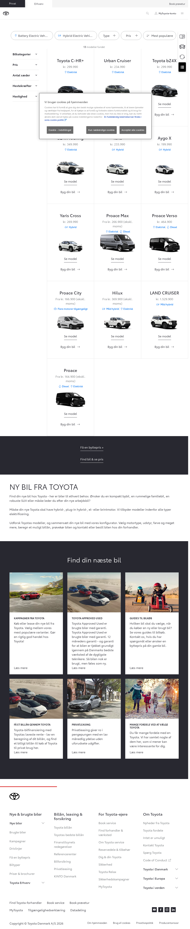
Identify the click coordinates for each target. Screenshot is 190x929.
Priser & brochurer (22, 873)
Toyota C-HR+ (70, 60)
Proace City (70, 292)
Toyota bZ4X (164, 60)
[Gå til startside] (6, 13)
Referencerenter (65, 854)
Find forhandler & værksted (111, 832)
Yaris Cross (70, 215)
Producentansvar (169, 922)
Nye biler (16, 823)
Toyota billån (63, 827)
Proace (70, 370)
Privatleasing (63, 868)
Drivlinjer (15, 848)
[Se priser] (182, 36)
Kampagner (17, 841)
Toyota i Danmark (155, 869)
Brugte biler (17, 832)
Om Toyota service (111, 842)
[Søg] (147, 13)
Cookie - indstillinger (60, 129)
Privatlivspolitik (144, 922)
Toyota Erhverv (20, 882)
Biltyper (14, 864)
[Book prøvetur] (182, 47)
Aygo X (164, 138)
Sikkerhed (105, 864)
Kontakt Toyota (153, 845)
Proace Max (117, 215)
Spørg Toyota (152, 852)
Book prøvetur (177, 3)
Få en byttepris (19, 857)
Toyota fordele (153, 830)
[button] (32, 35)
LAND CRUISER (164, 292)
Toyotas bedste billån (69, 834)
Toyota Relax (107, 871)
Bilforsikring (62, 861)
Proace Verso (164, 215)
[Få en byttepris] (182, 57)
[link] (164, 104)
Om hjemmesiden (97, 922)
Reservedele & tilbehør (114, 849)
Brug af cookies (121, 922)
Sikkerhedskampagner (114, 879)
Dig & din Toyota (110, 857)
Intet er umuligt (154, 837)
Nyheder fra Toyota (156, 823)
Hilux (117, 292)
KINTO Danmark (65, 876)
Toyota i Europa (154, 878)
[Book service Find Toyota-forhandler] (182, 67)
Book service (107, 823)
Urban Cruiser (117, 60)
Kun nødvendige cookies (101, 129)
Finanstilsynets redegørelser (64, 844)
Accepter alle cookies (133, 129)
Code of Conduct (157, 860)
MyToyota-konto (167, 13)
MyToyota (105, 886)
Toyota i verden (154, 887)
